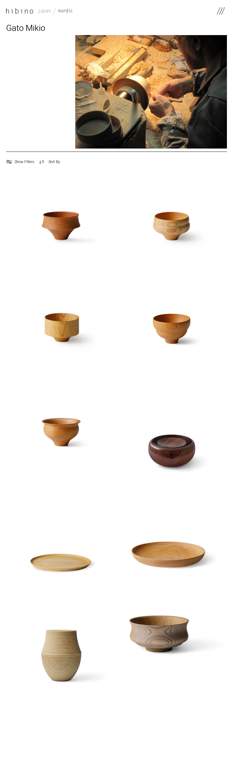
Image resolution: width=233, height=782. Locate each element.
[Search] (197, 162)
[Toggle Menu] (221, 11)
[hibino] (39, 11)
